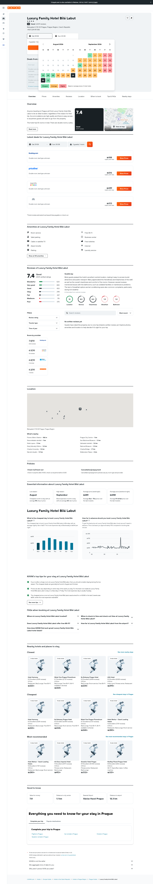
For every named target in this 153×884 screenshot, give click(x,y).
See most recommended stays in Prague (119, 736)
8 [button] (73, 60)
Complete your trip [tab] (36, 821)
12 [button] (58, 65)
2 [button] (43, 60)
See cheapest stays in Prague (123, 694)
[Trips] (3, 39)
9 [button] (43, 65)
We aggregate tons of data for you (41, 865)
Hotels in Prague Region (79, 879)
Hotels (39, 879)
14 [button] (68, 65)
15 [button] (73, 65)
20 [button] (63, 70)
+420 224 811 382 (33, 30)
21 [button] (68, 70)
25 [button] (53, 75)
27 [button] (63, 75)
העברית (94, 2)
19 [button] (58, 70)
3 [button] (48, 60)
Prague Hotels (93, 879)
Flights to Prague (37, 834)
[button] (150, 2)
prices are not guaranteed (68, 855)
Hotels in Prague (102, 834)
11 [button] (53, 65)
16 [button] (43, 70)
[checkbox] (37, 342)
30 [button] (43, 80)
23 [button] (43, 75)
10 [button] (48, 65)
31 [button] (48, 80)
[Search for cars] (3, 23)
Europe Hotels (47, 879)
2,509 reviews (41, 24)
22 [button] (73, 70)
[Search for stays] (3, 18)
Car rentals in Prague (71, 834)
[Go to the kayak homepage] (14, 8)
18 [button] (53, 70)
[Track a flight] (3, 33)
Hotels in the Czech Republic (62, 879)
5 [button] (58, 60)
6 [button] (63, 60)
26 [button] (58, 75)
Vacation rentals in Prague (40, 837)
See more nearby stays (125, 652)
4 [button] (53, 60)
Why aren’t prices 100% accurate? (41, 869)
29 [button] (73, 75)
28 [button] (68, 75)
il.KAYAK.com (30, 879)
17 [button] (48, 70)
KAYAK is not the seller (37, 861)
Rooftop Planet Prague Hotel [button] (117, 762)
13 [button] (63, 65)
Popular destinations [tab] (54, 821)
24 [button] (48, 75)
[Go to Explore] (3, 29)
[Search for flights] (3, 14)
